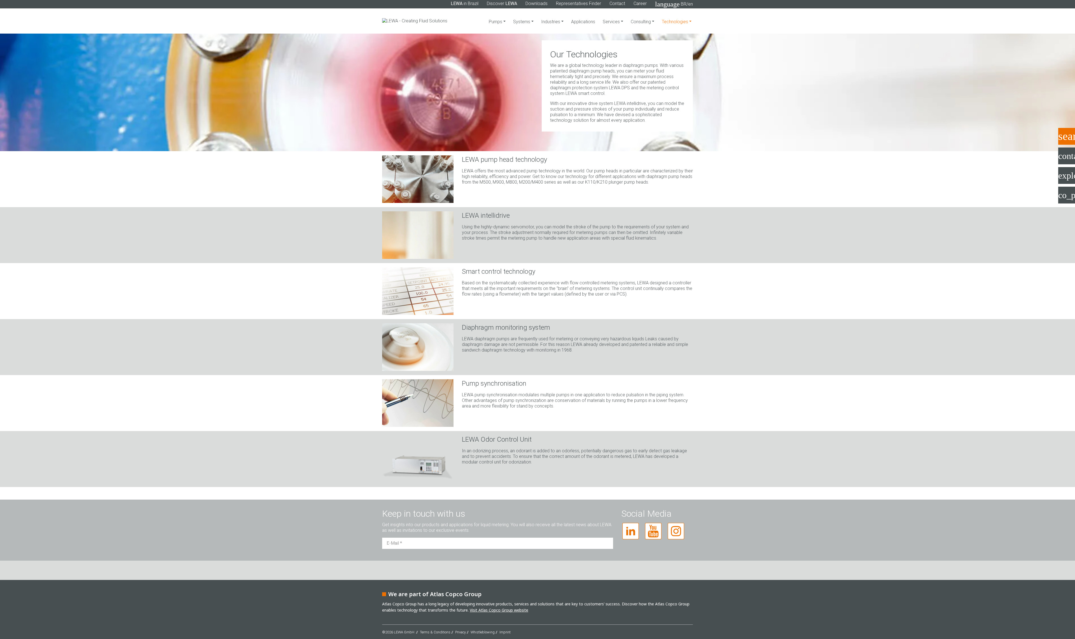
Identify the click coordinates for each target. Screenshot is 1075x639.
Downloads (536, 3)
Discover (502, 3)
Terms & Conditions (435, 632)
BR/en (674, 4)
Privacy (460, 632)
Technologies (678, 21)
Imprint (505, 632)
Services (612, 21)
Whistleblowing (483, 632)
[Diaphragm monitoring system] (418, 346)
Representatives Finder (578, 3)
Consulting (641, 21)
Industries (551, 21)
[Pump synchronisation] (418, 402)
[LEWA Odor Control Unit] (418, 458)
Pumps (496, 21)
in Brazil (464, 3)
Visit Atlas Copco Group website (499, 610)
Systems (522, 21)
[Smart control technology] (418, 290)
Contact (617, 3)
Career (640, 3)
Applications (583, 21)
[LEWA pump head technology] (418, 178)
